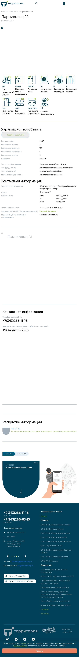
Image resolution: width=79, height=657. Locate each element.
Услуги (44, 516)
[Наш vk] (25, 640)
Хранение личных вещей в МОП (56, 605)
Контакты (45, 614)
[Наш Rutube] (8, 640)
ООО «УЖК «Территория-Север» (55, 525)
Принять (39, 651)
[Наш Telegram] (34, 640)
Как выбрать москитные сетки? (55, 601)
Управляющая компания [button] (51, 512)
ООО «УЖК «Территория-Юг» (54, 537)
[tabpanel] (39, 51)
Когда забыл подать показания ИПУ (57, 576)
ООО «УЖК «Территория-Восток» (56, 542)
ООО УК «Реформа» (50, 561)
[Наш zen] (17, 640)
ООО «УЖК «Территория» (52, 529)
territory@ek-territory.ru (22, 562)
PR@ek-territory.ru (26, 566)
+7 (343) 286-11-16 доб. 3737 (51, 208)
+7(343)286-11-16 (14, 321)
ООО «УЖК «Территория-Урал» (55, 557)
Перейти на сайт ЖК (15, 135)
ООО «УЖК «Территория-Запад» (55, 533)
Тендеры (45, 609)
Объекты (44, 520)
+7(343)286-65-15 (15, 330)
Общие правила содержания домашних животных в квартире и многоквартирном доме (57, 594)
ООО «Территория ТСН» (51, 546)
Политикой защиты (20, 646)
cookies (23, 643)
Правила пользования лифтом (55, 587)
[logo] (12, 3)
